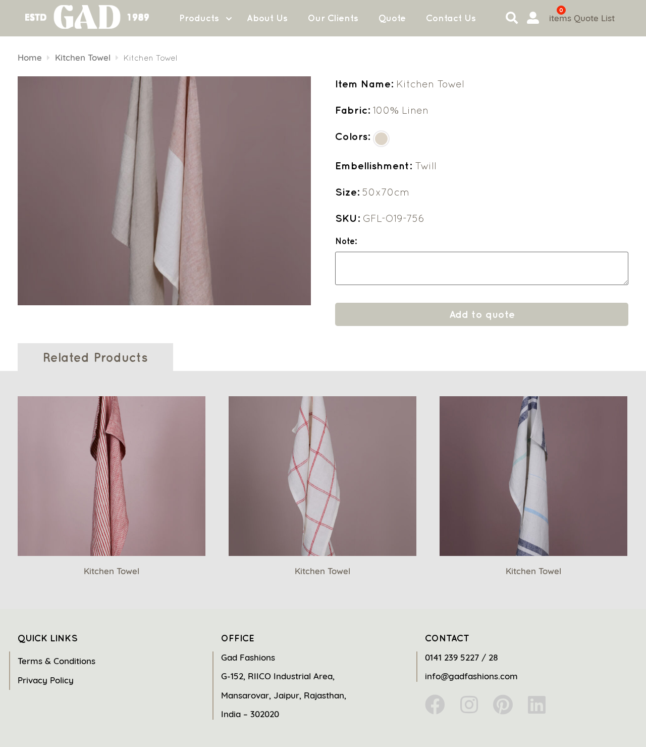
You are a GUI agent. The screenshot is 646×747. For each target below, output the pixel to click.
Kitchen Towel (83, 57)
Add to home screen (596, 721)
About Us (267, 18)
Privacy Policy (46, 680)
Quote (392, 18)
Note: (346, 241)
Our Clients (333, 18)
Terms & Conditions (56, 661)
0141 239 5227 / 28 (461, 657)
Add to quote (482, 314)
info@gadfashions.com (471, 676)
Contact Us (451, 18)
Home (30, 57)
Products (199, 18)
